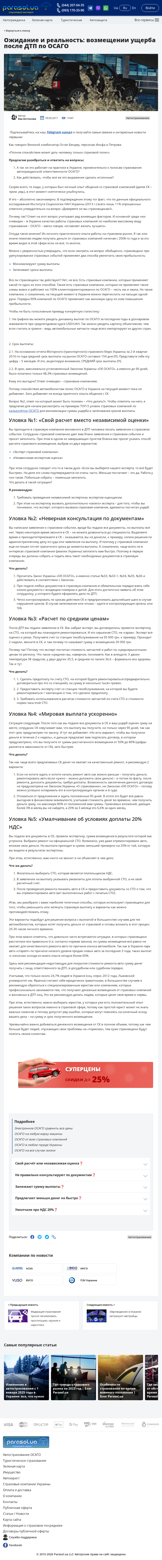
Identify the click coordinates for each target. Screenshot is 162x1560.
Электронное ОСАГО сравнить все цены (43, 1128)
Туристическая (71, 20)
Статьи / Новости (16, 1513)
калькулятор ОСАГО (24, 411)
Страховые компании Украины (26, 1484)
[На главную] (26, 1442)
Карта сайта (12, 1519)
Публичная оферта (17, 1508)
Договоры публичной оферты (26, 1531)
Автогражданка (14, 20)
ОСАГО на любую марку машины (38, 1134)
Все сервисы (144, 20)
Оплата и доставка (17, 1490)
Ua (116, 8)
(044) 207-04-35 (73, 5)
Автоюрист (11, 1478)
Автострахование (137, 118)
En (134, 8)
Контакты (10, 1502)
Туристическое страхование (24, 1460)
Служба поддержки (23, 1537)
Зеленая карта (42, 20)
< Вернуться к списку (17, 30)
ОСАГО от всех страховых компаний (40, 1139)
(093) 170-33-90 (73, 10)
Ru (125, 8)
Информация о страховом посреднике (32, 1525)
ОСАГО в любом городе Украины (38, 1145)
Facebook (15, 1545)
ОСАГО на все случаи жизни (34, 1150)
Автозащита (98, 20)
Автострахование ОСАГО (22, 1454)
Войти (150, 8)
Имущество (12, 1472)
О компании (12, 1496)
